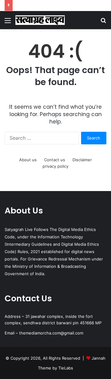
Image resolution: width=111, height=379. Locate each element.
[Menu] (8, 22)
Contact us (54, 159)
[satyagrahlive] (40, 20)
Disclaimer (82, 159)
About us (28, 159)
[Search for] (103, 22)
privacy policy (55, 166)
